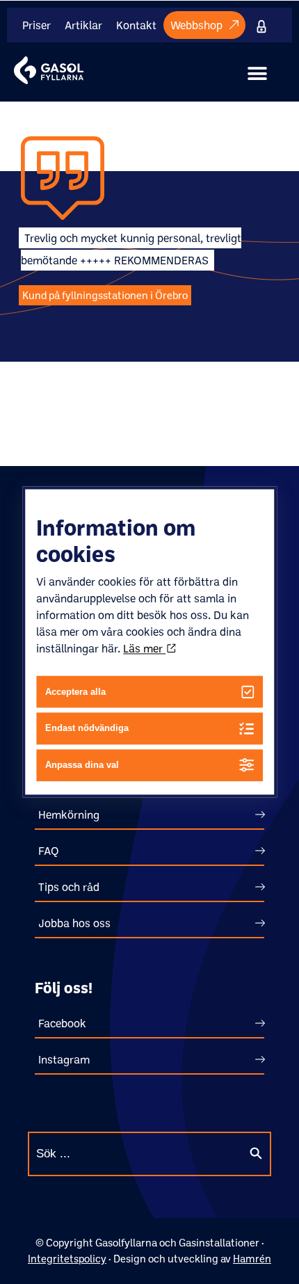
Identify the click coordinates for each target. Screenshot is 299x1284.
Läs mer (144, 648)
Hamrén (252, 1258)
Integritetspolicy (67, 1258)
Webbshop (196, 25)
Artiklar (83, 25)
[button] (257, 74)
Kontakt (136, 25)
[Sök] (256, 1154)
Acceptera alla (75, 692)
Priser (36, 25)
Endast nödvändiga (87, 728)
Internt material (264, 25)
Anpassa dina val (82, 765)
